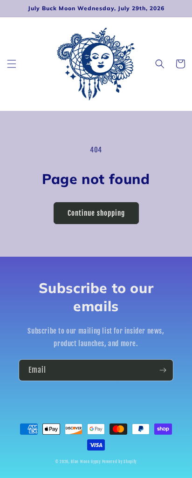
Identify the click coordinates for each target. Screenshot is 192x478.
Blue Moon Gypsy (86, 461)
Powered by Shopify (119, 461)
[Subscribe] (162, 370)
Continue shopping (96, 213)
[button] (11, 64)
